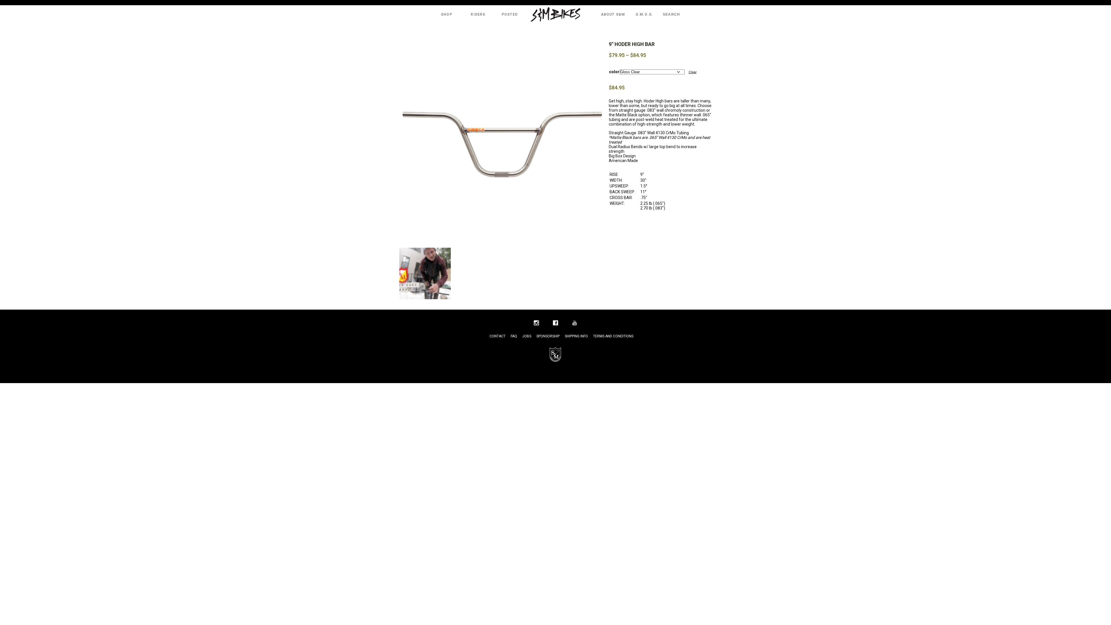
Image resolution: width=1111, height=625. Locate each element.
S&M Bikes (555, 14)
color (614, 71)
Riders (478, 14)
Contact (497, 336)
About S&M (613, 14)
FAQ (514, 336)
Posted (510, 14)
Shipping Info (576, 336)
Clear (693, 72)
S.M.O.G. (645, 14)
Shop (446, 14)
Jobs (526, 336)
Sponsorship (548, 336)
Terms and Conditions (613, 336)
